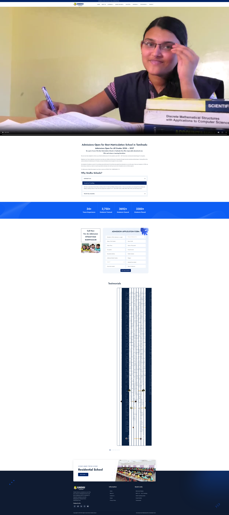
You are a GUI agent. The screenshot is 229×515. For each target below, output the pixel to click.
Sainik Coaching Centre (140, 495)
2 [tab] (111, 450)
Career (111, 498)
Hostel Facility (139, 498)
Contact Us (112, 495)
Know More (82, 474)
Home (98, 4)
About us (104, 4)
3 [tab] (113, 450)
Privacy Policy (113, 500)
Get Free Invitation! (125, 270)
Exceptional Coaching (89, 183)
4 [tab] (115, 450)
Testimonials (138, 500)
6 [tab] (119, 450)
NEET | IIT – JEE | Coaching (141, 493)
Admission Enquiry (139, 491)
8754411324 (90, 236)
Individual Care (87, 178)
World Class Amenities (89, 193)
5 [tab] (117, 450)
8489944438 (90, 239)
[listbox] (136, 237)
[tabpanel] (122, 367)
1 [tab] (110, 450)
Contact (151, 4)
